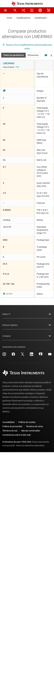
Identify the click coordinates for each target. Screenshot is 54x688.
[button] (5, 10)
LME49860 (8, 63)
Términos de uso (10, 430)
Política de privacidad (12, 426)
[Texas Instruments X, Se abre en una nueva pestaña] (22, 355)
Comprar (6, 336)
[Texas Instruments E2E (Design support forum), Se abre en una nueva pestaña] (40, 355)
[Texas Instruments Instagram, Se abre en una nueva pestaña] (4, 355)
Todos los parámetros (13, 55)
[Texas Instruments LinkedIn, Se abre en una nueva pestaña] (31, 355)
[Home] (27, 4)
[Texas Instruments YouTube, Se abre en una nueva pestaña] (50, 355)
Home (9, 18)
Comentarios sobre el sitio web (16, 435)
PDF (17, 67)
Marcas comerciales (30, 430)
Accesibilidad (8, 422)
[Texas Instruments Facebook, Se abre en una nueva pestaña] (13, 355)
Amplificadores (23, 18)
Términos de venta (34, 426)
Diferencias (33, 55)
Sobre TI (6, 314)
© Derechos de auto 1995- (16, 442)
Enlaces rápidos (10, 325)
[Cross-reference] (23, 10)
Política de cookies (26, 422)
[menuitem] (15, 10)
